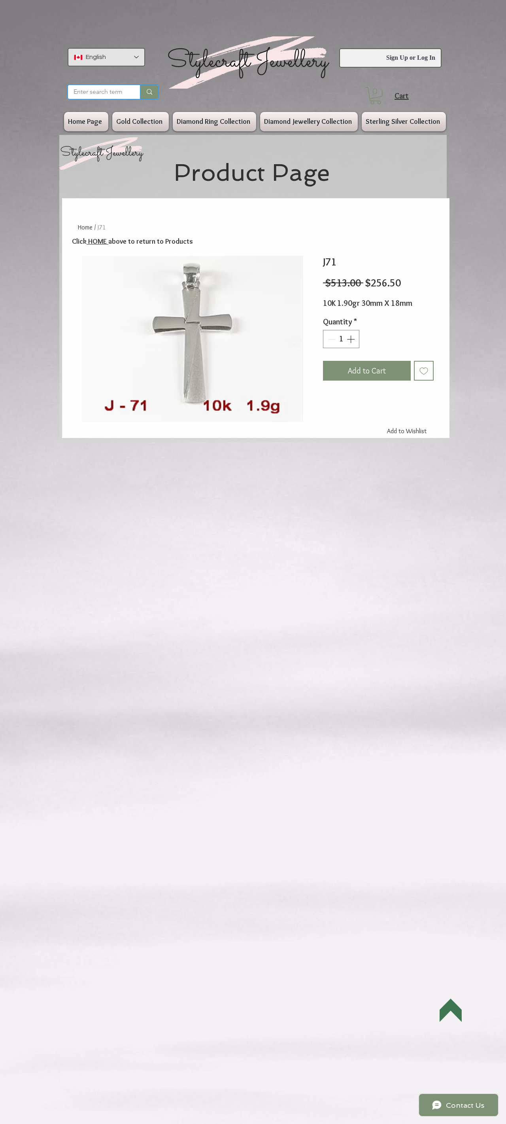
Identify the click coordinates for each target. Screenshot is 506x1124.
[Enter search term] (149, 92)
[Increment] (351, 339)
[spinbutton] (341, 339)
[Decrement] (331, 339)
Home (85, 227)
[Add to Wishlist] (424, 371)
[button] (375, 95)
